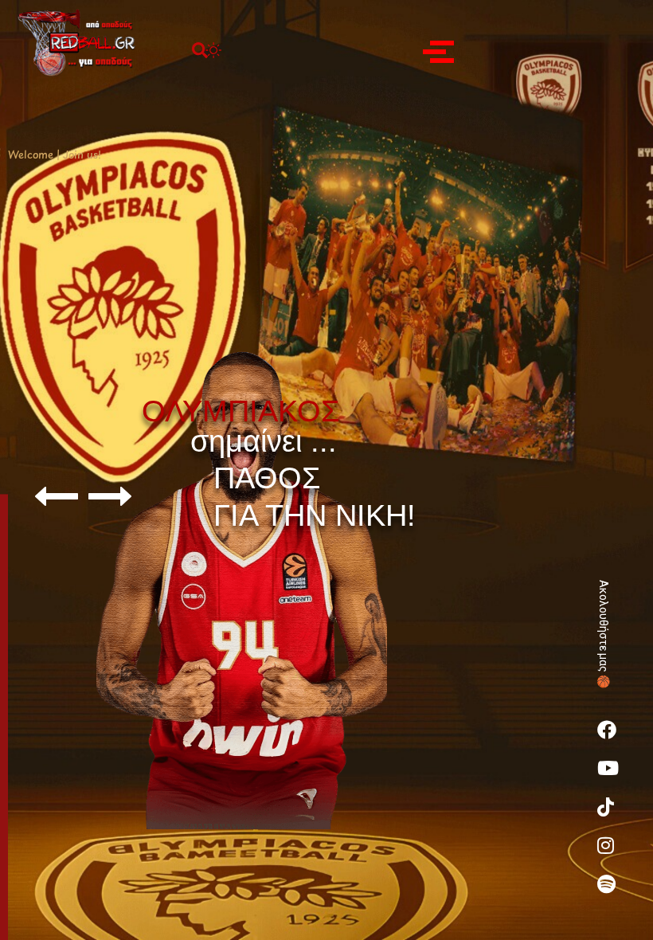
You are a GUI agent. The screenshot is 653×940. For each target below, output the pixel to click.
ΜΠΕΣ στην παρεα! (295, 651)
